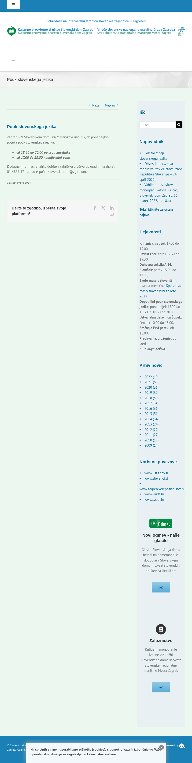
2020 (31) (151, 387)
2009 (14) (151, 445)
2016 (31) (151, 408)
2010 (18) (151, 440)
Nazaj (96, 105)
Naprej (110, 105)
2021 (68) (151, 382)
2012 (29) (151, 429)
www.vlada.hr (154, 494)
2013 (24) (151, 424)
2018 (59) (151, 398)
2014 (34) (151, 419)
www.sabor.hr (154, 499)
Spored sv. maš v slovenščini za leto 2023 (160, 290)
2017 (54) (151, 403)
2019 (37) (151, 392)
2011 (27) (151, 435)
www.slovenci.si (156, 478)
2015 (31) (151, 413)
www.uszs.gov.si (156, 473)
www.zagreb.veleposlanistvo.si (162, 489)
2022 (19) (151, 377)
